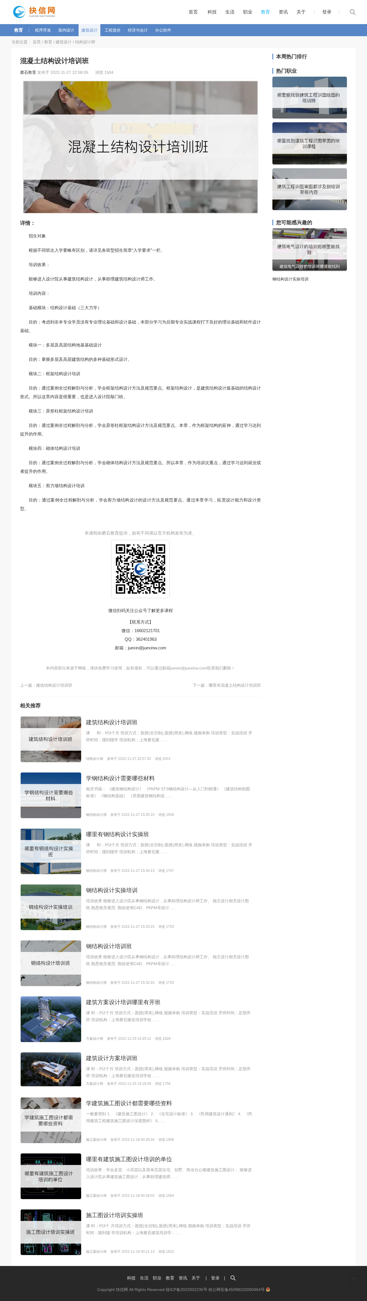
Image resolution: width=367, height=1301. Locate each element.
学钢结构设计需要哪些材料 (120, 778)
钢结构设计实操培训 (112, 890)
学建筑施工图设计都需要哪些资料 (129, 1103)
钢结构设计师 (96, 815)
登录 (326, 11)
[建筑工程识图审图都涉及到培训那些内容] (309, 208)
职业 (247, 11)
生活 (230, 11)
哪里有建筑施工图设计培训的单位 (129, 1159)
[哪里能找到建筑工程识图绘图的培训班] (309, 117)
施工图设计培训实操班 (114, 1215)
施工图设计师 (96, 1140)
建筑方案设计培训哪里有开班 (123, 1002)
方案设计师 (94, 1039)
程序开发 (43, 30)
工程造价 (113, 30)
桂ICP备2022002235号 (186, 1289)
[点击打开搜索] (233, 1277)
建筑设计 (89, 30)
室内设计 (66, 30)
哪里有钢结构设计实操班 (117, 834)
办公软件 (163, 30)
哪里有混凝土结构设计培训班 (235, 685)
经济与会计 (138, 30)
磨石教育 (28, 72)
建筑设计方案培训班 (112, 1058)
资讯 (283, 11)
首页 (193, 11)
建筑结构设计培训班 (54, 685)
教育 (265, 11)
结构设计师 (85, 42)
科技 (212, 11)
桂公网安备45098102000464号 (237, 1289)
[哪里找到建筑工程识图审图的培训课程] (309, 163)
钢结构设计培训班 (109, 946)
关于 (301, 11)
